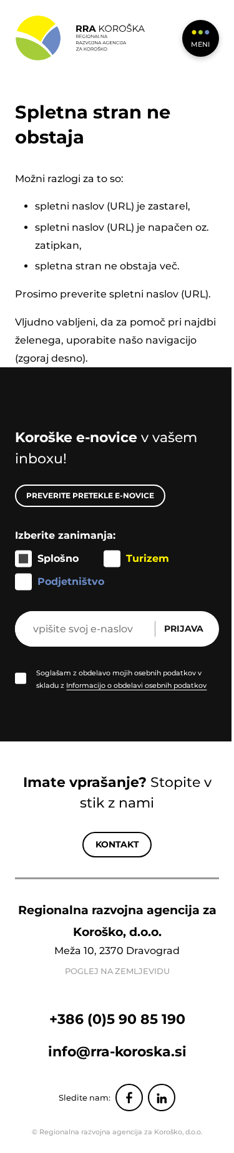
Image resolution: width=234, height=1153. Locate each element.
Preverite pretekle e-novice (90, 495)
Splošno (58, 558)
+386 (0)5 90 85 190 (117, 1019)
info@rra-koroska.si (117, 1051)
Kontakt (117, 844)
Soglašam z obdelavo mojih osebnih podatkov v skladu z (121, 679)
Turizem (147, 558)
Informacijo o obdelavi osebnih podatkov (136, 685)
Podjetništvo (70, 581)
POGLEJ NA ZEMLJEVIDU (117, 971)
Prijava (183, 628)
